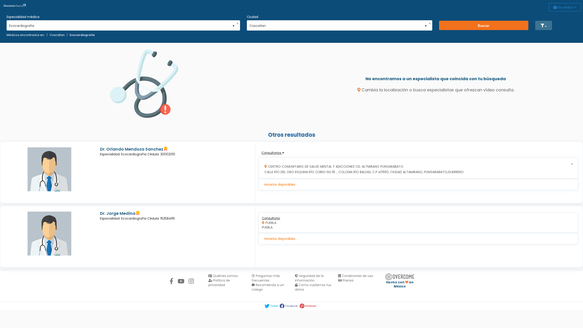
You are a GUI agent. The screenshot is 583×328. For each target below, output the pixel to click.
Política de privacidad (219, 282)
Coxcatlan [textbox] (338, 25)
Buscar (484, 25)
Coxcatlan (57, 35)
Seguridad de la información (309, 278)
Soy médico (565, 7)
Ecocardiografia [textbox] (122, 25)
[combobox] (122, 24)
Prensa (347, 280)
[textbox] (416, 168)
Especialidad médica (23, 17)
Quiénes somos (225, 276)
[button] (543, 25)
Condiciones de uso (357, 276)
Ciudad (252, 17)
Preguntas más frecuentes (266, 278)
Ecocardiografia (82, 35)
